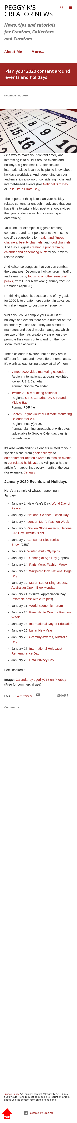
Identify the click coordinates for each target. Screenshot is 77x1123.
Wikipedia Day (39, 571)
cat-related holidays (22, 463)
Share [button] (62, 695)
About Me (13, 51)
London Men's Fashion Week (48, 521)
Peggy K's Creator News (28, 10)
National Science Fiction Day (48, 515)
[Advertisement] (38, 916)
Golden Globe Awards (43, 528)
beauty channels (30, 242)
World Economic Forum (46, 605)
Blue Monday (45, 587)
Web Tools (24, 696)
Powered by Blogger (40, 1113)
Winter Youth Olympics (43, 551)
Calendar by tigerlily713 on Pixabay (41, 679)
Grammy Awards (41, 637)
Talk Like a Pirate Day (23, 189)
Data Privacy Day (41, 660)
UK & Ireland (56, 398)
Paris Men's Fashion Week (48, 564)
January (29, 472)
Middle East (20, 402)
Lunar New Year (40, 630)
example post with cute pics (32, 599)
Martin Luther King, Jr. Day (48, 582)
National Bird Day (55, 184)
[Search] (62, 6)
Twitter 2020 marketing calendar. (34, 393)
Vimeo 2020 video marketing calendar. (38, 371)
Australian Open (23, 587)
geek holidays (42, 453)
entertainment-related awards (25, 458)
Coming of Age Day (43, 558)
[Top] (7, 1113)
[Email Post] (38, 695)
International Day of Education (50, 624)
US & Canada (35, 398)
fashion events (61, 458)
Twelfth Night (34, 533)
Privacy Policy (11, 1093)
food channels (60, 242)
